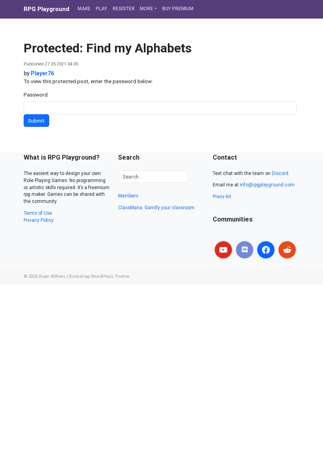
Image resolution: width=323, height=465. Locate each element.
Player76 (42, 73)
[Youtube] (223, 249)
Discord (280, 173)
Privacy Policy (39, 220)
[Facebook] (266, 249)
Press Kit (222, 196)
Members (128, 196)
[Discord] (244, 249)
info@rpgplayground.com (267, 185)
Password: (36, 94)
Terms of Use (38, 213)
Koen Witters (52, 276)
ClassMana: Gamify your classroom (156, 207)
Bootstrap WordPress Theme (99, 276)
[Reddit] (287, 249)
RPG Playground (46, 9)
